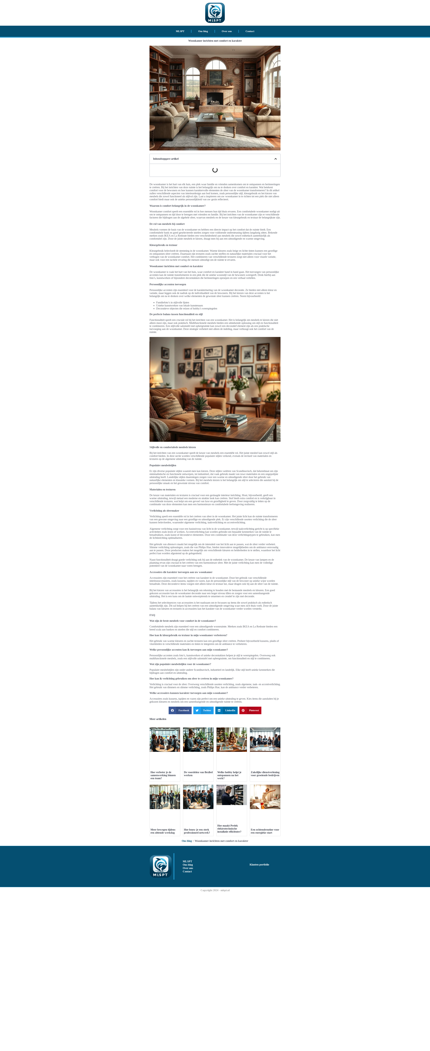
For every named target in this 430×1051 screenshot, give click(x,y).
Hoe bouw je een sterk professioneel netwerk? (197, 831)
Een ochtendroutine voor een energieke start (265, 831)
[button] (275, 158)
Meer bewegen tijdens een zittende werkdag (162, 831)
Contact (250, 31)
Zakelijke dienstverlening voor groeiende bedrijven (265, 774)
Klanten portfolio (259, 864)
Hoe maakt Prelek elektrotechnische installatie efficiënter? (229, 828)
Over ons (227, 31)
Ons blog (203, 31)
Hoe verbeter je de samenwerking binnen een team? (163, 775)
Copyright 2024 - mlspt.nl (215, 890)
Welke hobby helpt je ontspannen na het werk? (229, 775)
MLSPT (180, 31)
